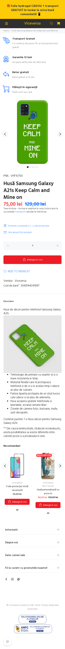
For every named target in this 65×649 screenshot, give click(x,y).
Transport (20, 212)
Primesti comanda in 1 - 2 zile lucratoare (28, 226)
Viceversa (20, 281)
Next (60, 134)
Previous (5, 134)
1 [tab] (28, 167)
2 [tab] (30, 167)
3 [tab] (32, 167)
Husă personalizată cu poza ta (48, 492)
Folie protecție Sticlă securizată (17, 488)
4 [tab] (35, 167)
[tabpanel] (32, 132)
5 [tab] (37, 167)
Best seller (48, 486)
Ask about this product (20, 232)
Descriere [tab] (8, 301)
